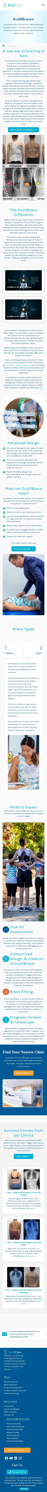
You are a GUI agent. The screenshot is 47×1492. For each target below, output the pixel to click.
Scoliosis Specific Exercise (15, 1390)
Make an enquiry (15, 1450)
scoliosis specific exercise (19, 365)
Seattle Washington (15, 1441)
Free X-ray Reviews (12, 1409)
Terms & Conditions (22, 1485)
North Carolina (13, 1435)
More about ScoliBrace (22, 129)
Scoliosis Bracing (11, 1393)
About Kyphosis (10, 1385)
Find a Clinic (9, 1406)
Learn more (22, 1156)
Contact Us (9, 1415)
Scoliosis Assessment (13, 1387)
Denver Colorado (14, 1424)
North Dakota (12, 1438)
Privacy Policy (37, 1483)
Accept (24, 1489)
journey (37, 811)
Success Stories (22, 549)
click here (16, 1369)
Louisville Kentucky (15, 1429)
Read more (30, 1208)
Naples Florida (13, 1432)
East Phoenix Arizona (15, 1427)
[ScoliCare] (12, 5)
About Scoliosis (10, 1382)
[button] (23, 280)
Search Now (22, 1073)
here (41, 387)
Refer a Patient (10, 1412)
